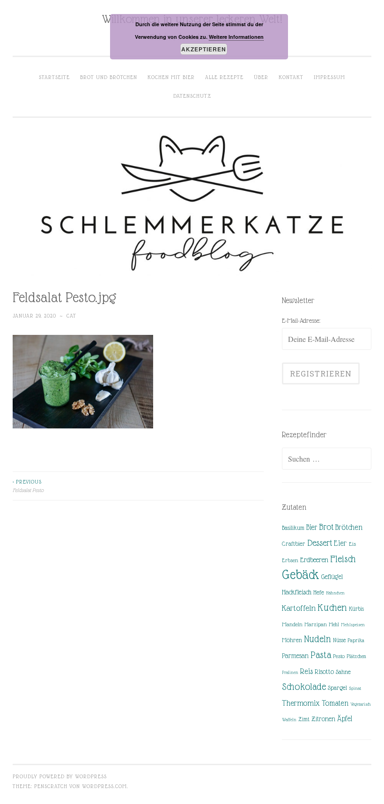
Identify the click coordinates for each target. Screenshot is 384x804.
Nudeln (317, 639)
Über (261, 77)
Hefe (318, 592)
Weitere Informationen (236, 36)
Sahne (343, 671)
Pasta (320, 655)
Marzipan (315, 624)
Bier (311, 527)
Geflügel (332, 576)
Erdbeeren (314, 560)
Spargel (337, 687)
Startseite (54, 77)
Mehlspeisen (353, 624)
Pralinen (290, 672)
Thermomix (301, 703)
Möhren (292, 640)
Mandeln (292, 624)
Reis (306, 671)
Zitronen (323, 719)
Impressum (329, 77)
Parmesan (295, 655)
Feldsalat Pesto (28, 486)
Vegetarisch (360, 704)
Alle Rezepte (224, 77)
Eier (340, 543)
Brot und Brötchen (108, 77)
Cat (71, 316)
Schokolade (304, 686)
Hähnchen (335, 592)
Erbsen (290, 560)
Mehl (334, 624)
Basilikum (293, 527)
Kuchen (332, 607)
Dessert (319, 543)
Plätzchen (356, 656)
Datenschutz (192, 96)
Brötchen (348, 527)
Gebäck (300, 575)
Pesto (339, 656)
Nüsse (339, 640)
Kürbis (356, 609)
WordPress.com (104, 786)
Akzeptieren (203, 49)
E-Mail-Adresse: (301, 320)
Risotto (324, 671)
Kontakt (291, 77)
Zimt (304, 719)
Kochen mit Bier (171, 77)
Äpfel (344, 719)
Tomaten (335, 703)
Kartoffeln (299, 608)
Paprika (355, 640)
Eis (352, 544)
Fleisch (343, 558)
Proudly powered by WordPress (60, 776)
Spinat (355, 688)
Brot (326, 527)
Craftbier (293, 543)
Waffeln (289, 719)
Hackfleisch (296, 592)
